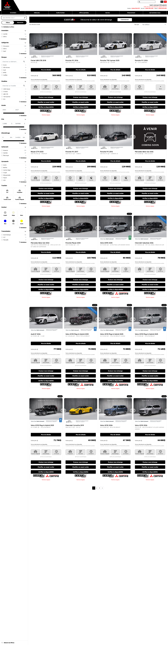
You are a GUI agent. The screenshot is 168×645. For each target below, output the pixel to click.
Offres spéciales (84, 12)
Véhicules (37, 12)
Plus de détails (46, 70)
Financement (131, 12)
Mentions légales (46, 114)
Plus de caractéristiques (46, 91)
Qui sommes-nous (154, 12)
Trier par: (136, 24)
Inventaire (13, 12)
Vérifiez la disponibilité (46, 107)
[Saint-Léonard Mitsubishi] (10, 4)
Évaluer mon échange (46, 97)
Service (107, 12)
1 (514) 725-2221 (162, 8)
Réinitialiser (24, 39)
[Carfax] (46, 111)
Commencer (125, 20)
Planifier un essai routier (46, 102)
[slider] (2, 113)
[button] (30, 46)
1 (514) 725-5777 (135, 8)
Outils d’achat (60, 12)
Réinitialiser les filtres (8, 26)
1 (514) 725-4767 (149, 8)
